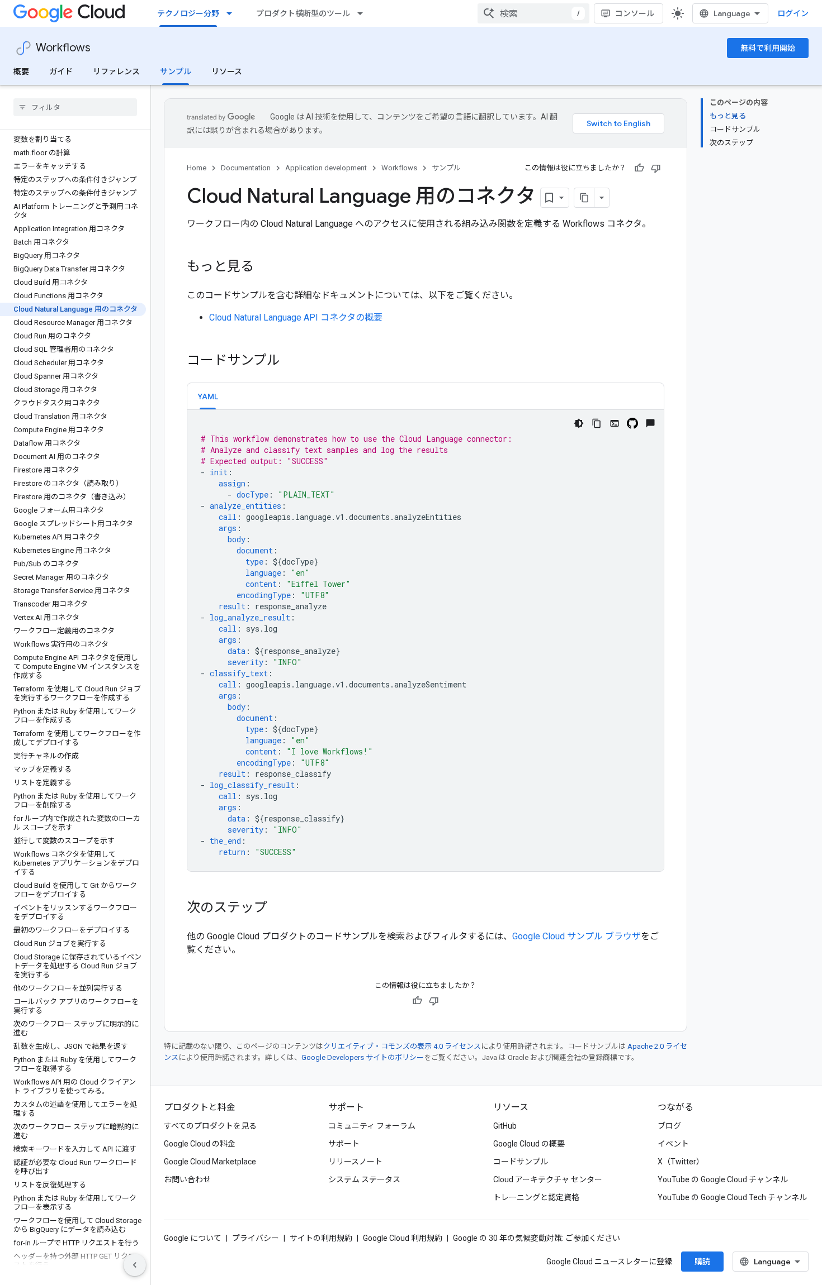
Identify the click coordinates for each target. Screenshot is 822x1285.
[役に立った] (639, 168)
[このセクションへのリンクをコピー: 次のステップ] (278, 908)
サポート (344, 1143)
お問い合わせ (187, 1179)
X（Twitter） (681, 1161)
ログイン (793, 13)
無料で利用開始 (767, 48)
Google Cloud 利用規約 (402, 1238)
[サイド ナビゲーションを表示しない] (135, 1265)
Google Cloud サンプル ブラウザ (576, 936)
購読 (702, 1262)
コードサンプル (520, 1161)
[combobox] (533, 13)
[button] (207, 396)
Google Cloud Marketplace (210, 1161)
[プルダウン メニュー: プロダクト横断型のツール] (363, 13)
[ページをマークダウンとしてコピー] (584, 197)
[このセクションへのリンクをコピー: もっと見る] (265, 267)
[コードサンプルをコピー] (597, 423)
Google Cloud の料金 (199, 1143)
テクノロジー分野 (188, 13)
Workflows (63, 48)
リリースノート (355, 1161)
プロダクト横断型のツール (303, 13)
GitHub (505, 1125)
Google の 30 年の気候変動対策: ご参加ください (536, 1238)
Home (196, 168)
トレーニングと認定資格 (536, 1197)
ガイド (61, 71)
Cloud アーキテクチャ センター (547, 1179)
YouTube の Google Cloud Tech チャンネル (732, 1197)
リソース (226, 71)
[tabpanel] (425, 640)
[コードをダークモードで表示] (579, 423)
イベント (673, 1143)
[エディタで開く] (614, 423)
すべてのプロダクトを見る (210, 1125)
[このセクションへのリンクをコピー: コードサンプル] (291, 361)
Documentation (246, 168)
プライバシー (255, 1238)
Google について (192, 1238)
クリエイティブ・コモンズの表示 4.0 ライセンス (402, 1046)
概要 (21, 71)
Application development (326, 168)
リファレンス (116, 71)
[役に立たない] (656, 168)
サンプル (175, 71)
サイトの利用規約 (321, 1238)
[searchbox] (75, 107)
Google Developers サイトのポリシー (362, 1057)
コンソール (634, 13)
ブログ (669, 1125)
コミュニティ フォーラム (371, 1125)
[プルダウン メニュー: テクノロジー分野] (232, 13)
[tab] (207, 396)
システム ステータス (364, 1179)
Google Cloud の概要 (529, 1143)
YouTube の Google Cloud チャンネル (723, 1179)
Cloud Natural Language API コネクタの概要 (295, 317)
